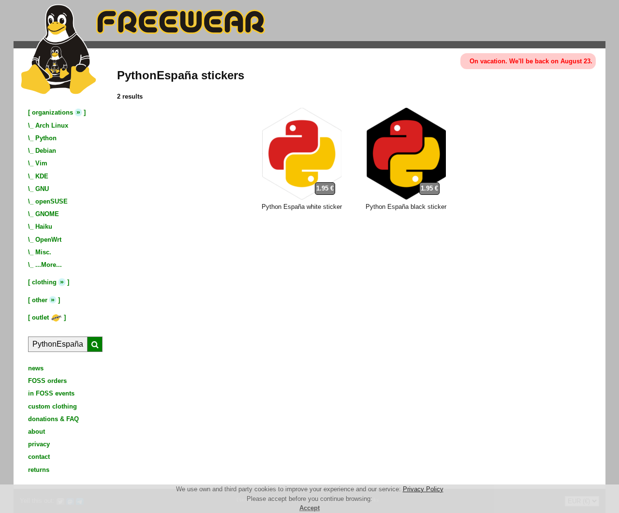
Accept (309, 508)
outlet (41, 317)
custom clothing (52, 406)
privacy (39, 444)
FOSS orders (47, 380)
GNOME (47, 214)
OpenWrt (48, 239)
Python (46, 138)
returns (38, 469)
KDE (41, 176)
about (36, 431)
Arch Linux (51, 125)
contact (39, 456)
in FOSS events (51, 393)
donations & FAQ (53, 419)
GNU (42, 188)
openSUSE (51, 201)
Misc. (43, 252)
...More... (48, 264)
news (36, 368)
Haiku (43, 226)
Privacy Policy (423, 489)
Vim (41, 163)
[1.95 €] (301, 197)
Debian (45, 150)
